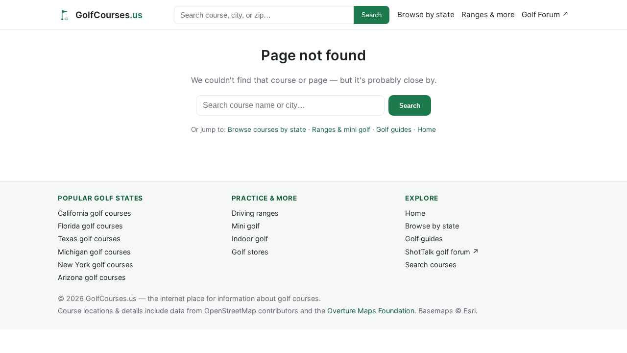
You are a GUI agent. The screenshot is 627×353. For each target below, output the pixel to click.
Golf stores (250, 252)
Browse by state (426, 14)
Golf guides (393, 129)
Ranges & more (488, 14)
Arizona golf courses (92, 277)
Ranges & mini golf (341, 129)
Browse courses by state (267, 129)
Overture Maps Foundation (370, 310)
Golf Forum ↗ (545, 14)
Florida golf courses (90, 226)
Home (426, 129)
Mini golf (246, 226)
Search (372, 15)
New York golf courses (95, 264)
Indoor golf (250, 238)
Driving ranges (255, 213)
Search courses (431, 264)
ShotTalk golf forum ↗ (442, 252)
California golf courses (94, 213)
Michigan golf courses (94, 252)
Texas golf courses (89, 238)
